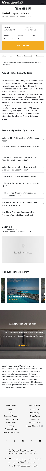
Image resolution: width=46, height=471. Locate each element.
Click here (6, 387)
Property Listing (11, 429)
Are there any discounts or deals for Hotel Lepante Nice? (19, 204)
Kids (33, 36)
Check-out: (29, 27)
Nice (17, 231)
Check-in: (7, 27)
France (28, 231)
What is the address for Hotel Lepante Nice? (20, 139)
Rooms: (6, 36)
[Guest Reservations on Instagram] (23, 440)
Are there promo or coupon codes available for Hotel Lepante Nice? (18, 213)
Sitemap (11, 426)
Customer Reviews (11, 416)
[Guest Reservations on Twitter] (15, 440)
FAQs (11, 413)
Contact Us (34, 409)
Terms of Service (11, 419)
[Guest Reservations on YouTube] (39, 440)
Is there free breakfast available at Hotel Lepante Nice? (19, 194)
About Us (11, 409)
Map (11, 56)
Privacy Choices (32, 426)
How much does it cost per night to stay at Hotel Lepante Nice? (19, 159)
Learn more (6, 64)
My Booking (34, 413)
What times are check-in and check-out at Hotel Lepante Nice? (19, 168)
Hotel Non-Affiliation (11, 432)
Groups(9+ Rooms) (24, 56)
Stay (4, 56)
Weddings (40, 56)
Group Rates (35, 416)
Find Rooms (23, 45)
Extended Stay (34, 422)
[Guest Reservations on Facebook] (7, 440)
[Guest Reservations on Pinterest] (31, 440)
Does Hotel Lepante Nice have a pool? (19, 176)
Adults (20, 36)
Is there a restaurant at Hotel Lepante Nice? (20, 185)
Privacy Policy (11, 422)
